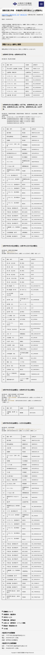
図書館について (8, 611)
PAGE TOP (41, 632)
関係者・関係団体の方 (10, 625)
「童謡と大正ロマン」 (11, 252)
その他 (6, 628)
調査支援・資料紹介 (10, 620)
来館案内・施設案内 (10, 614)
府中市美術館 (11, 400)
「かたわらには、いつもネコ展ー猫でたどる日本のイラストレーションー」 (24, 429)
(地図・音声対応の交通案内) (10, 640)
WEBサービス (8, 617)
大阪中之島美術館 (12, 397)
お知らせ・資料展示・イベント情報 (14, 623)
